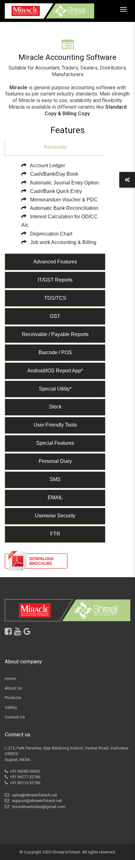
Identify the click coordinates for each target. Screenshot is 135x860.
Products (13, 697)
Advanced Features (55, 261)
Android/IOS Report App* (55, 370)
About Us (13, 688)
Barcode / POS (55, 352)
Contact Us (15, 717)
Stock (55, 406)
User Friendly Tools (55, 424)
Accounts (55, 147)
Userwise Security (55, 515)
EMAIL (55, 497)
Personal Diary (55, 461)
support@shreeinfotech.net (36, 800)
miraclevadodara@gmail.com (37, 806)
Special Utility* (55, 388)
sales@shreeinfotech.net (33, 795)
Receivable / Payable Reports (55, 334)
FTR (55, 533)
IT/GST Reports (55, 279)
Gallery (11, 707)
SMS (55, 479)
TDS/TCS (55, 298)
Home (10, 678)
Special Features (55, 443)
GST (55, 316)
